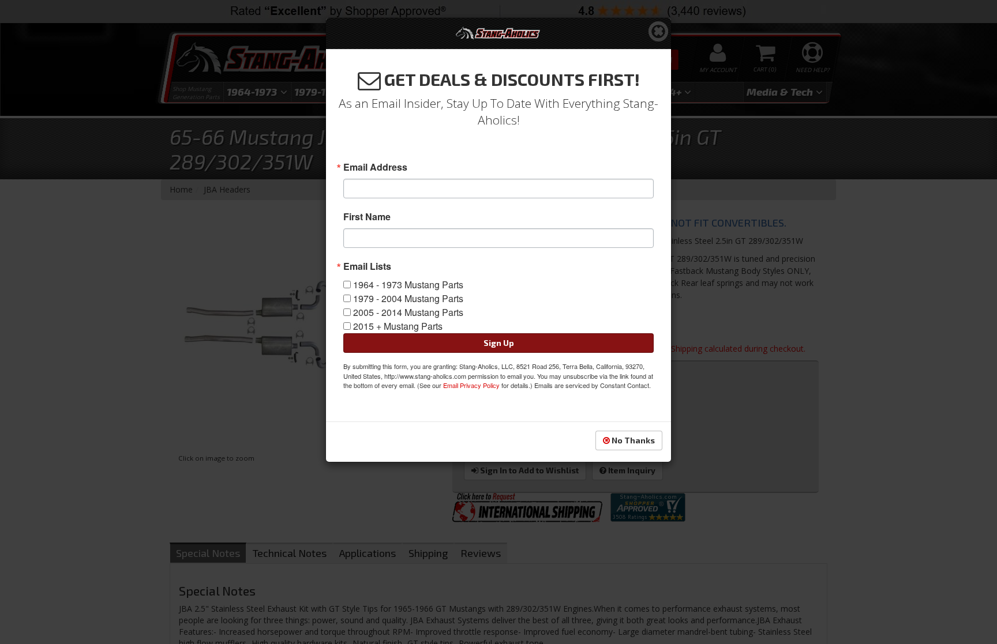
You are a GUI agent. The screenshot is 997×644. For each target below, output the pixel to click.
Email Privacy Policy (471, 385)
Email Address (375, 167)
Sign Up (498, 343)
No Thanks (632, 440)
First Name (367, 216)
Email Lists (367, 266)
